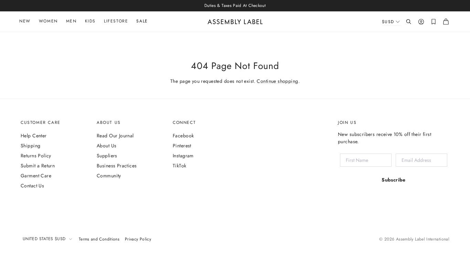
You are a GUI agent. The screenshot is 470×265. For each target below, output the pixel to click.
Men (71, 21)
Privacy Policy (138, 239)
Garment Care (36, 175)
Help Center (34, 135)
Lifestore (116, 21)
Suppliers (107, 155)
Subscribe (394, 179)
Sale (142, 21)
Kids (90, 21)
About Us (106, 145)
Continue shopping (277, 81)
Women (48, 21)
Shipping (30, 145)
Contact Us (32, 185)
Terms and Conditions (99, 239)
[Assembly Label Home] (235, 21)
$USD (388, 22)
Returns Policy (36, 155)
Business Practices (117, 165)
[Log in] (421, 22)
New (25, 21)
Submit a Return (38, 165)
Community (109, 175)
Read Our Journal (115, 135)
